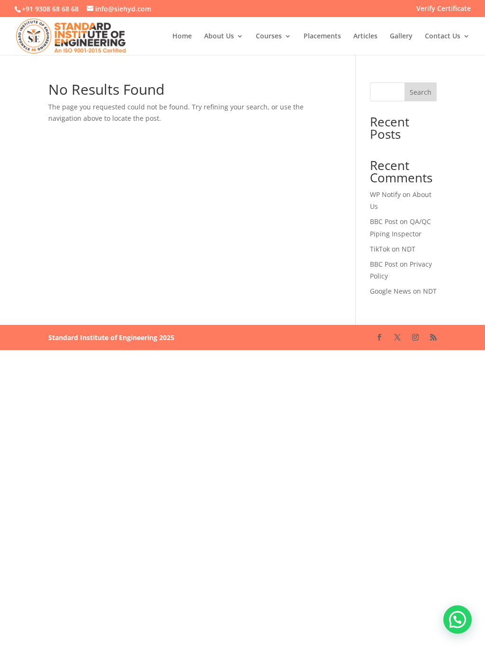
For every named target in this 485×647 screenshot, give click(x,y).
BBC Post (384, 221)
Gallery (401, 36)
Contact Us (442, 36)
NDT (408, 248)
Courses (269, 36)
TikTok (380, 248)
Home (182, 36)
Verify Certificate (443, 9)
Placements (322, 36)
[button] (457, 619)
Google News (390, 291)
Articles (365, 36)
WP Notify (385, 194)
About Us (219, 36)
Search (420, 92)
